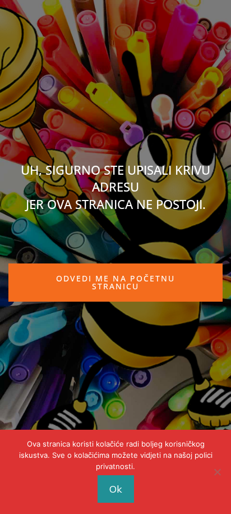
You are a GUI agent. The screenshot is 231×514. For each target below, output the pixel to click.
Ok (115, 489)
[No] (217, 471)
